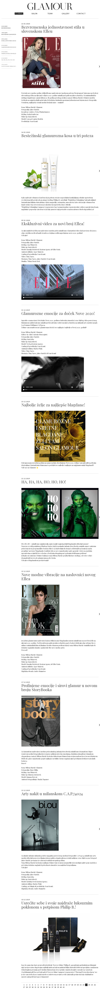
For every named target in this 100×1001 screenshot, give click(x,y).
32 (38, 987)
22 (83, 985)
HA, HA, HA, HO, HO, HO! (8, 60)
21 (81, 985)
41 (64, 987)
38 (55, 987)
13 (58, 985)
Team (50, 14)
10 (49, 985)
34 (44, 987)
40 (61, 987)
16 (66, 985)
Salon (34, 14)
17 (69, 985)
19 (75, 985)
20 (78, 985)
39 (58, 987)
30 (32, 987)
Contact (81, 14)
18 (72, 985)
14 (61, 985)
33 (41, 987)
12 (55, 985)
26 (95, 985)
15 (64, 985)
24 (89, 985)
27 (24, 987)
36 (49, 987)
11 (52, 985)
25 (92, 985)
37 (52, 987)
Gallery (65, 14)
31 (35, 987)
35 (47, 987)
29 (30, 987)
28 (27, 987)
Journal (19, 14)
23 (86, 985)
